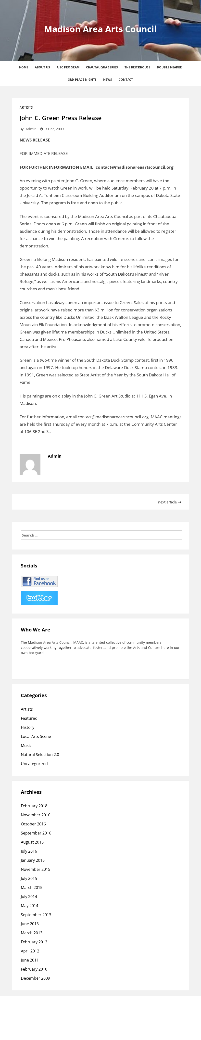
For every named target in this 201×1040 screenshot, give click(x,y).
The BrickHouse (137, 67)
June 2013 (30, 923)
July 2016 (29, 851)
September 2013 (36, 914)
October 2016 (33, 824)
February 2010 (34, 969)
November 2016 (35, 815)
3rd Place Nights (82, 79)
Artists (26, 107)
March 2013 (31, 933)
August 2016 (32, 842)
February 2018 (34, 806)
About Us (42, 67)
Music (26, 745)
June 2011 (30, 960)
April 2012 (30, 951)
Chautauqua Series (102, 67)
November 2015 (35, 869)
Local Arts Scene (36, 736)
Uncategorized (34, 763)
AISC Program (68, 67)
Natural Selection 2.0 (40, 754)
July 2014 (29, 896)
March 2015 (31, 887)
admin (31, 129)
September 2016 (36, 833)
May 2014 (29, 905)
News (107, 79)
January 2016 (33, 860)
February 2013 (34, 942)
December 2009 (35, 978)
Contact (126, 79)
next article (168, 502)
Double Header (169, 67)
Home (23, 67)
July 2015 (29, 878)
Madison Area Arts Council (100, 29)
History (27, 727)
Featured (29, 718)
